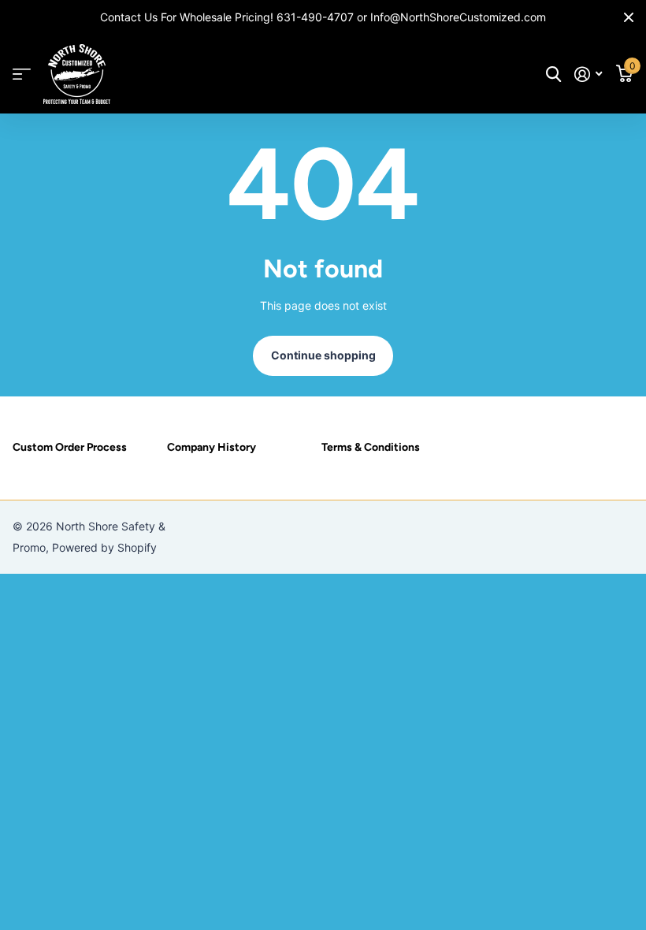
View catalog (22, 74)
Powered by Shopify (104, 547)
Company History (211, 447)
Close (628, 17)
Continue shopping (323, 355)
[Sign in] (588, 74)
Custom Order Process (70, 447)
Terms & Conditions (370, 447)
